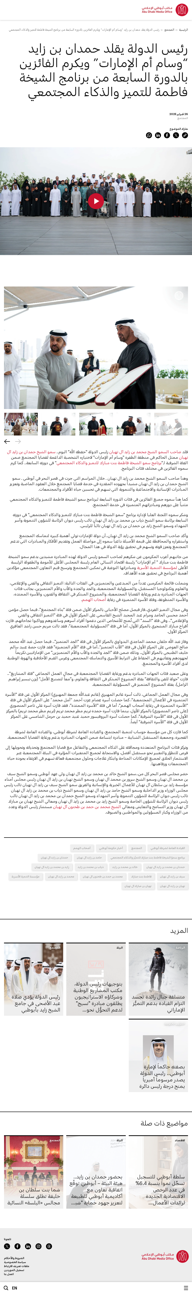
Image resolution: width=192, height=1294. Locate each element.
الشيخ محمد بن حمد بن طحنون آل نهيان (87, 806)
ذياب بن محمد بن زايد (91, 866)
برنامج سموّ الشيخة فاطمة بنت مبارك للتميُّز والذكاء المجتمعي (147, 857)
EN (14, 1288)
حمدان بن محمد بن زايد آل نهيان (165, 866)
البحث (6, 1288)
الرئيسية (183, 29)
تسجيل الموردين (14, 1270)
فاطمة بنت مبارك (141, 876)
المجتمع (169, 29)
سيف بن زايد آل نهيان (172, 876)
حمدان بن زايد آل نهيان (54, 857)
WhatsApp (149, 135)
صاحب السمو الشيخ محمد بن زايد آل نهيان (145, 451)
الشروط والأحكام (14, 1258)
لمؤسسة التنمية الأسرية (157, 567)
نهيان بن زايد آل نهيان (172, 885)
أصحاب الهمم (94, 599)
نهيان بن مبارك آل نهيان (138, 885)
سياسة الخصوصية (15, 1262)
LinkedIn (158, 135)
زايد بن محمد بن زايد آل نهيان (51, 866)
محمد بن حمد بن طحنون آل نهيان (103, 876)
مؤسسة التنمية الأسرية (26, 876)
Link (185, 135)
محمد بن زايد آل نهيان (61, 876)
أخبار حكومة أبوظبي (111, 848)
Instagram (39, 1246)
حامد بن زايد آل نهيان (89, 857)
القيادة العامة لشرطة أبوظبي (167, 848)
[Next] (7, 441)
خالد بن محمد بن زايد (125, 866)
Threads (49, 1246)
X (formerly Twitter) (176, 135)
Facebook (167, 135)
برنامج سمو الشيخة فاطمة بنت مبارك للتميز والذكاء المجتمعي (109, 462)
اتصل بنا (9, 1274)
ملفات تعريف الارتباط (16, 1266)
